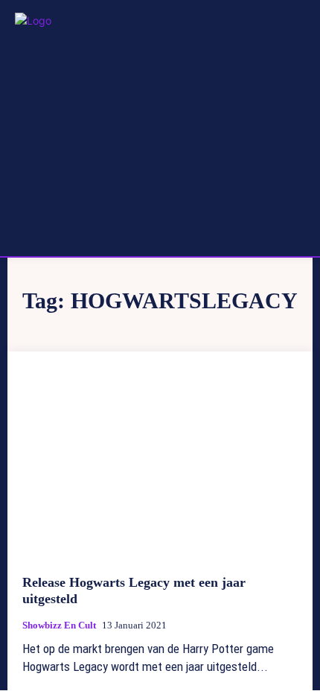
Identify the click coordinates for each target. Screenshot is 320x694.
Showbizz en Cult (59, 625)
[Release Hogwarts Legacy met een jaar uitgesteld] (160, 463)
